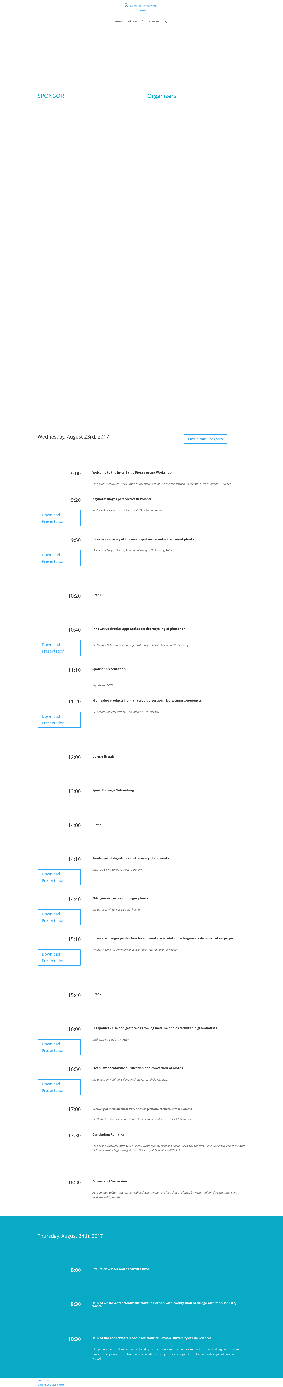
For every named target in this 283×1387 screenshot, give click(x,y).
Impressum (45, 1380)
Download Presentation (53, 518)
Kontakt (154, 21)
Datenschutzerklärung (52, 1384)
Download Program (205, 438)
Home (119, 21)
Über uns (134, 21)
